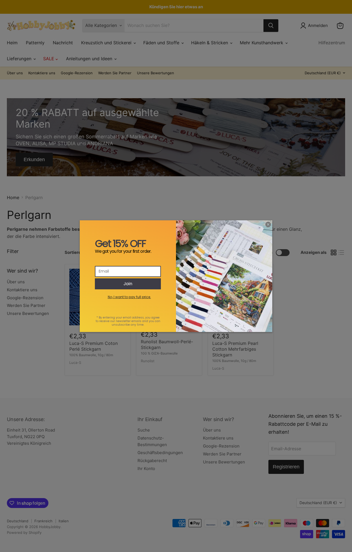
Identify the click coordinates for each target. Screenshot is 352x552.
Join (127, 284)
